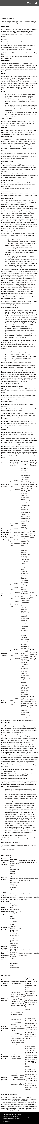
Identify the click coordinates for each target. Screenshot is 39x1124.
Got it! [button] (30, 1118)
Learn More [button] (6, 1121)
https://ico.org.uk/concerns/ (18, 1110)
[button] (29, 3)
